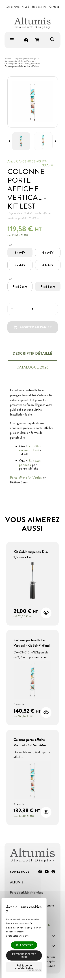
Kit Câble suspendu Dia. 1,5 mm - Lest (31, 554)
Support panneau (30, 462)
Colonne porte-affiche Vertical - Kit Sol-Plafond (32, 642)
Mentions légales (47, 961)
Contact (54, 7)
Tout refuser (33, 970)
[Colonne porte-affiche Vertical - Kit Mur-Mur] (32, 780)
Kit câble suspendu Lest (30, 448)
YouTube (47, 872)
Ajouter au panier (33, 327)
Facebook (40, 872)
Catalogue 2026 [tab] (32, 367)
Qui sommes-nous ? (17, 7)
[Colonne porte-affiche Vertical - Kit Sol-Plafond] (32, 680)
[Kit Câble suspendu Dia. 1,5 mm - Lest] (32, 581)
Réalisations (39, 7)
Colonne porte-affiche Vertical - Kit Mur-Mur (30, 742)
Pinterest (53, 872)
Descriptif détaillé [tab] (32, 353)
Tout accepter (24, 944)
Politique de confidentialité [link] (24, 967)
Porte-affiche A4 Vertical (26, 477)
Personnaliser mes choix (24, 955)
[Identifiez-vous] (26, 40)
